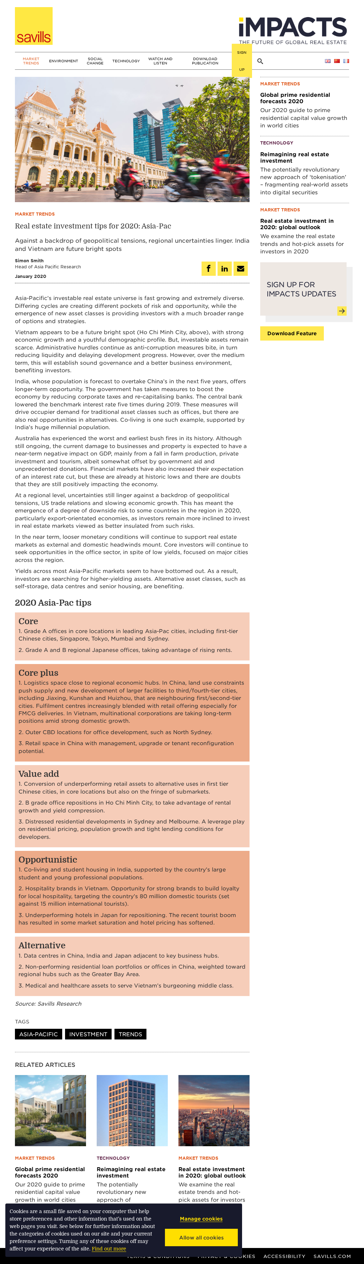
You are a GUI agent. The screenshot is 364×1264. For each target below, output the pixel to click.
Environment (63, 60)
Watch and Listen (160, 60)
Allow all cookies (201, 1237)
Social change (95, 60)
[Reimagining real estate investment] (132, 1109)
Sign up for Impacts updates (301, 289)
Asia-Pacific (38, 1034)
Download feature (292, 333)
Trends (130, 1034)
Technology (126, 60)
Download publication (205, 60)
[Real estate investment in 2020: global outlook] (214, 1109)
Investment (88, 1034)
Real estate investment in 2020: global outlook (212, 1172)
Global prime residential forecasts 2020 (50, 1172)
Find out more (109, 1249)
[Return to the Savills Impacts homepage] (34, 26)
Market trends (31, 60)
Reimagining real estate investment (131, 1172)
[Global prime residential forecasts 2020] (50, 1109)
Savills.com (332, 1256)
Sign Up (241, 61)
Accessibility (284, 1256)
